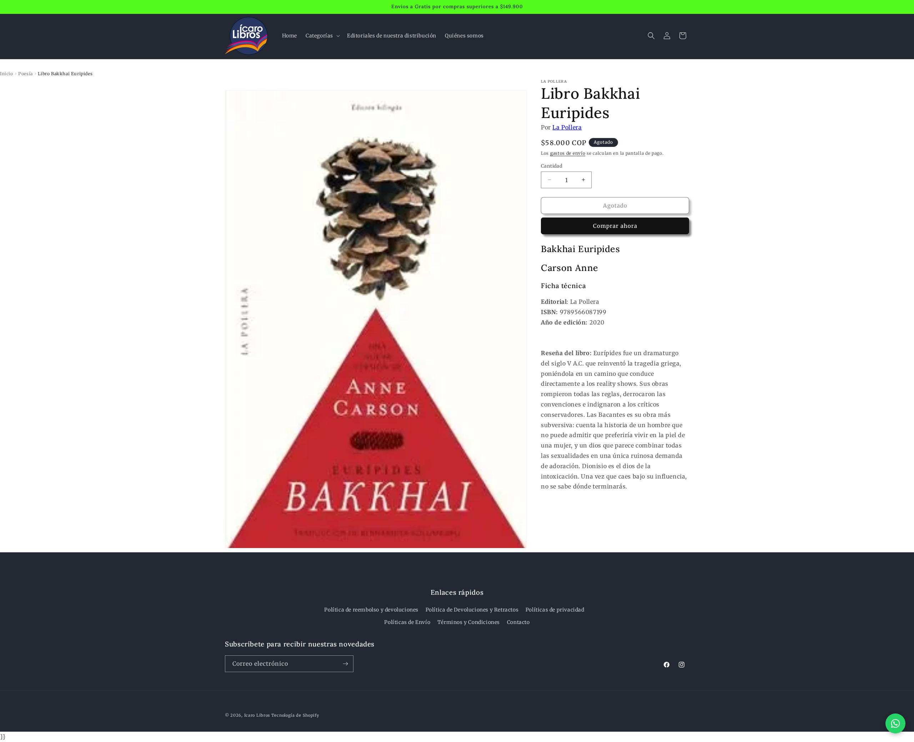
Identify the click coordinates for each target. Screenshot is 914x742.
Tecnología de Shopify (295, 715)
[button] (322, 35)
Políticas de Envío (407, 622)
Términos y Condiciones (468, 622)
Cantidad (551, 166)
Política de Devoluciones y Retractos (472, 610)
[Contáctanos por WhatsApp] (895, 723)
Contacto (518, 622)
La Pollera (567, 127)
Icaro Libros (257, 715)
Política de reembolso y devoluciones (371, 610)
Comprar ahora (615, 225)
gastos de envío (568, 153)
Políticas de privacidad (555, 610)
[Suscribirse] (345, 663)
